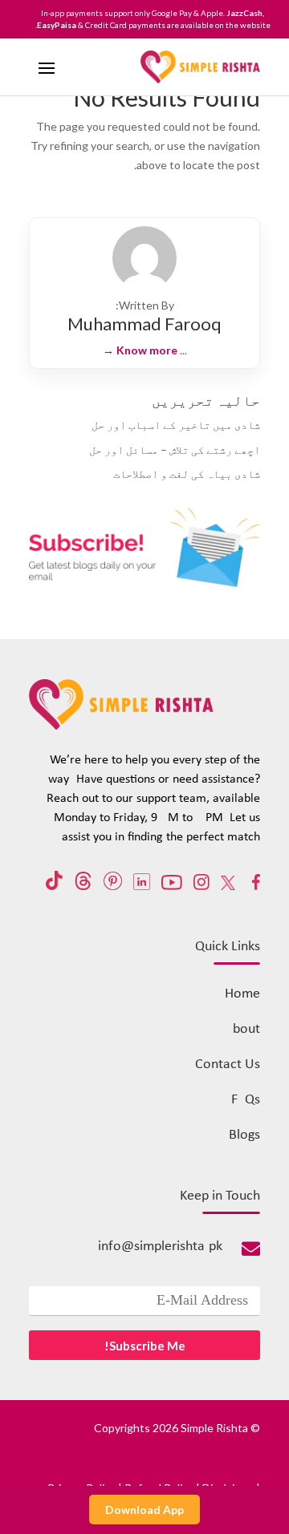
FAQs (245, 1099)
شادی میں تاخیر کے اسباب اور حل (176, 424)
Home (242, 994)
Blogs (244, 1135)
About (242, 1029)
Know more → (140, 350)
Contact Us (227, 1064)
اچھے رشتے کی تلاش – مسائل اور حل (174, 449)
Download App (144, 1509)
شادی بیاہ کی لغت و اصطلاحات (186, 473)
